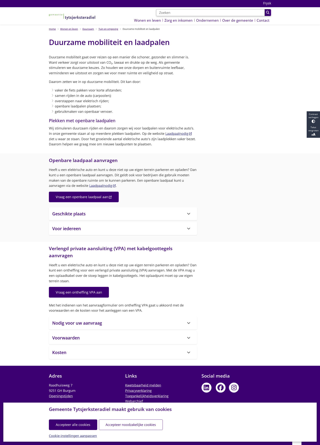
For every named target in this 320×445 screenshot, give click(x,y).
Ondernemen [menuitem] (207, 20)
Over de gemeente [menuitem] (237, 20)
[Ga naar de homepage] (72, 17)
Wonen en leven (69, 29)
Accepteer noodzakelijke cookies (131, 424)
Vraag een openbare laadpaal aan (82, 197)
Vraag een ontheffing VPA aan (79, 292)
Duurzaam (88, 29)
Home (52, 29)
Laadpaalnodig (176, 133)
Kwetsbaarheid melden (143, 385)
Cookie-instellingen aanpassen (73, 436)
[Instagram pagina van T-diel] (234, 388)
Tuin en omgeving (108, 29)
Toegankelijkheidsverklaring (147, 396)
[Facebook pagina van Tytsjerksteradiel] (221, 388)
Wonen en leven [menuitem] (147, 20)
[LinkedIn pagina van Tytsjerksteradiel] (206, 388)
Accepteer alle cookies (73, 424)
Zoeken (268, 12)
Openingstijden (61, 396)
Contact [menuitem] (263, 20)
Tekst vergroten (313, 129)
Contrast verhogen (313, 116)
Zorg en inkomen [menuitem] (178, 20)
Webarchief (134, 401)
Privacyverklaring (138, 390)
